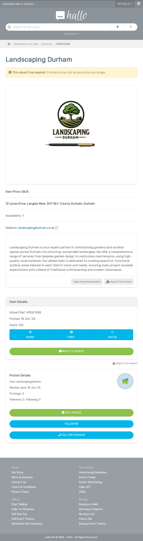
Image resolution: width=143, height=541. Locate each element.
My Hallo (124, 4)
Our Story (17, 472)
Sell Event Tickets (23, 519)
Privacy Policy (20, 491)
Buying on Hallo (88, 504)
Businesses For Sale (26, 44)
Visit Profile (72, 412)
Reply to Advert (73, 351)
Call (73, 435)
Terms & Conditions (24, 487)
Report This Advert (120, 281)
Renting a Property (91, 509)
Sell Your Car (19, 514)
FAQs (82, 491)
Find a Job (85, 519)
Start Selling (19, 504)
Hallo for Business (23, 509)
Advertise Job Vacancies (27, 523)
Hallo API (84, 487)
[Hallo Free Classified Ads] (71, 15)
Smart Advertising (90, 482)
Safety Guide (87, 477)
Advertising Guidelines (93, 472)
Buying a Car (87, 514)
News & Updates (22, 477)
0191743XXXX (76, 435)
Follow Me (71, 423)
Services (47, 44)
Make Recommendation (87, 281)
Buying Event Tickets (92, 523)
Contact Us (19, 482)
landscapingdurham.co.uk (36, 228)
